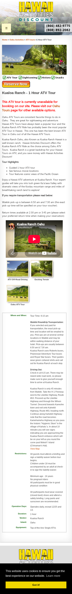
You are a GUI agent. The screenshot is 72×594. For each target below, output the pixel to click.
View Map (35, 449)
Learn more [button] (53, 575)
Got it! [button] (36, 584)
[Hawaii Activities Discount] (36, 12)
